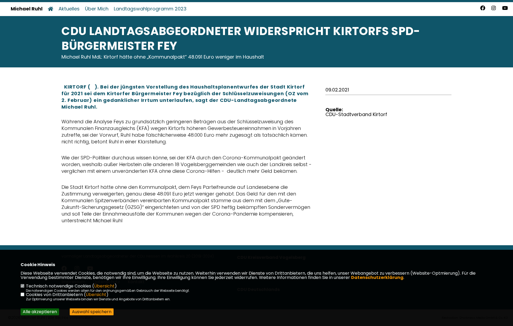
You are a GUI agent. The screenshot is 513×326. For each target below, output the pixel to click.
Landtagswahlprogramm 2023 (150, 8)
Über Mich (96, 8)
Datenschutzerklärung (377, 277)
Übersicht (104, 286)
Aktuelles (69, 8)
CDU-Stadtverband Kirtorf (356, 114)
